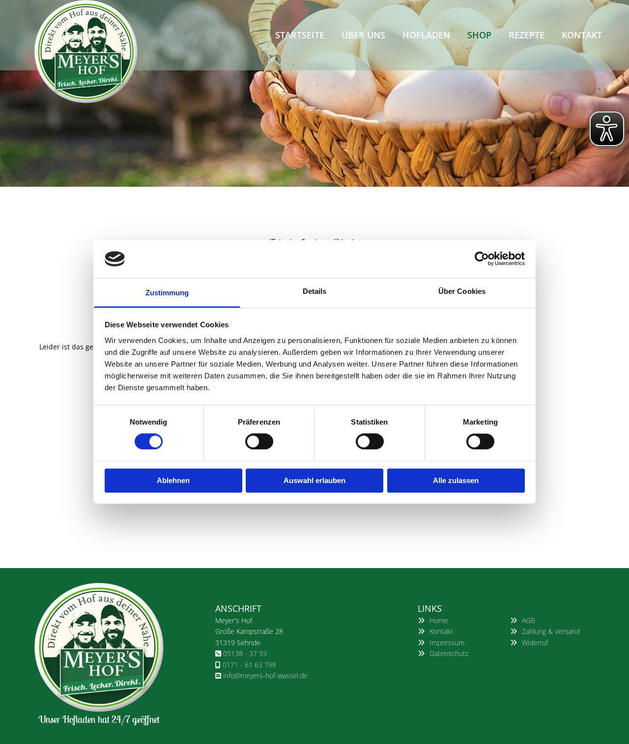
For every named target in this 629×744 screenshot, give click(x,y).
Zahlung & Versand (551, 631)
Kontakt (582, 35)
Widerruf (535, 642)
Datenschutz (448, 653)
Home (438, 620)
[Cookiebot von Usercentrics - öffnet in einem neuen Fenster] (482, 259)
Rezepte (526, 35)
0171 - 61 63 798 (249, 664)
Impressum (446, 642)
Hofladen (426, 35)
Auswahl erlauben (314, 480)
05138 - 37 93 (245, 653)
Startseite (299, 35)
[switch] (259, 442)
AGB (528, 620)
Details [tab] (315, 291)
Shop (479, 35)
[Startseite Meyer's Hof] (99, 51)
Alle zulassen (456, 480)
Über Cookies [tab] (462, 291)
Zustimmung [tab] (167, 292)
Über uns (363, 35)
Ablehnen (173, 480)
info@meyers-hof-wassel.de (265, 675)
